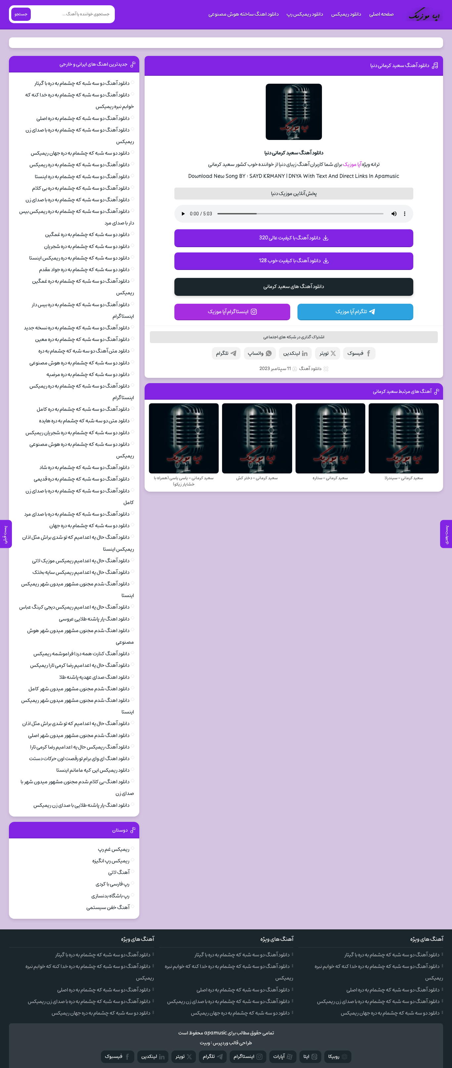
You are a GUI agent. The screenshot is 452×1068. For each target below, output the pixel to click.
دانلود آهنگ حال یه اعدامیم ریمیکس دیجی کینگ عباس (74, 607)
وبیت (205, 1043)
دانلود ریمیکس (346, 14)
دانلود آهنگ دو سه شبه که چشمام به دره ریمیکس (79, 164)
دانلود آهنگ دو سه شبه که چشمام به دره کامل (83, 409)
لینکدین (291, 353)
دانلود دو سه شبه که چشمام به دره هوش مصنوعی (79, 363)
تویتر (324, 353)
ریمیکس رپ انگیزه (110, 861)
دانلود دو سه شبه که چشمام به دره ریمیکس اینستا (79, 258)
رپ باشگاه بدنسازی (110, 896)
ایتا (306, 1056)
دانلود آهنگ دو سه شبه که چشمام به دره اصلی (82, 118)
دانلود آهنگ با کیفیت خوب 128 (290, 260)
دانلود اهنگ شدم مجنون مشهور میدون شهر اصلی (78, 735)
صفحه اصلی (381, 14)
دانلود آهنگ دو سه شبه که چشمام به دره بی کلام (80, 188)
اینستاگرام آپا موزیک (228, 311)
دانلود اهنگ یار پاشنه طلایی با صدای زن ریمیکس (81, 805)
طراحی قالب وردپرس (232, 1043)
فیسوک (355, 353)
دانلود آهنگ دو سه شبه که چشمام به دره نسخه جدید (76, 328)
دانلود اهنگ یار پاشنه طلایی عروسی (94, 619)
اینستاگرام (244, 1056)
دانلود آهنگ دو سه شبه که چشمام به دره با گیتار (81, 83)
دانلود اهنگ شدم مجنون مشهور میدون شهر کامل (78, 689)
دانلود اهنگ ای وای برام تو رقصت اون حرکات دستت (79, 758)
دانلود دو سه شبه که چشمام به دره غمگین (87, 234)
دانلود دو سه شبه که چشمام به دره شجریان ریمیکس (77, 432)
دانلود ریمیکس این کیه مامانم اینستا (92, 770)
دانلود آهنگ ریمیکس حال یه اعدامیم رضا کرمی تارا (79, 747)
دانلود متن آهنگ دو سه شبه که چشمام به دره (83, 351)
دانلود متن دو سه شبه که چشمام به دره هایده (84, 421)
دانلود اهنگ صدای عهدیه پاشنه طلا (94, 677)
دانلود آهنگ (310, 369)
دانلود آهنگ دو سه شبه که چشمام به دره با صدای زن (77, 200)
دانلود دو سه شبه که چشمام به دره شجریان (86, 246)
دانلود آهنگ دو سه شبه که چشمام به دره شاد (84, 467)
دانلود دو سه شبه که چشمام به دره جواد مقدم (84, 269)
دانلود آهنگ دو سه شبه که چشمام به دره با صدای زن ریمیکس (378, 1001)
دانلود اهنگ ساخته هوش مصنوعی (243, 14)
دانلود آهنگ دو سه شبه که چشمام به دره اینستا (82, 176)
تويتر (180, 1056)
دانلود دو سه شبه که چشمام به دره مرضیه (87, 374)
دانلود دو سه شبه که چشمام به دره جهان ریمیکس (80, 153)
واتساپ (255, 353)
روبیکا (333, 1056)
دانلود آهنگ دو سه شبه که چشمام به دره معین (82, 339)
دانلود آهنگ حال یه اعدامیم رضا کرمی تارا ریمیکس (79, 665)
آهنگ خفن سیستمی (107, 907)
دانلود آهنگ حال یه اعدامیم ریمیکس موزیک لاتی (80, 560)
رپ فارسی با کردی (112, 884)
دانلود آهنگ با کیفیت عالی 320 (289, 238)
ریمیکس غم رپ (113, 849)
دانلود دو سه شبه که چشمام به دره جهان (89, 525)
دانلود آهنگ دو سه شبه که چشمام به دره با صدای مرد (76, 514)
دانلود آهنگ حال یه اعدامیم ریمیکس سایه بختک (80, 572)
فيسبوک (113, 1056)
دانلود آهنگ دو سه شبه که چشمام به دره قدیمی (81, 479)
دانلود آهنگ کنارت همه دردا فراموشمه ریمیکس (81, 653)
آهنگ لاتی (118, 872)
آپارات (279, 1056)
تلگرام (222, 353)
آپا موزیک (352, 164)
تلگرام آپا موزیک (351, 311)
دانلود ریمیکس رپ (305, 14)
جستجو (21, 14)
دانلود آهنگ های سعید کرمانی (293, 286)
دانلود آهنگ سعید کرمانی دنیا (399, 65)
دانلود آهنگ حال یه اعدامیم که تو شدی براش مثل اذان (75, 723)
